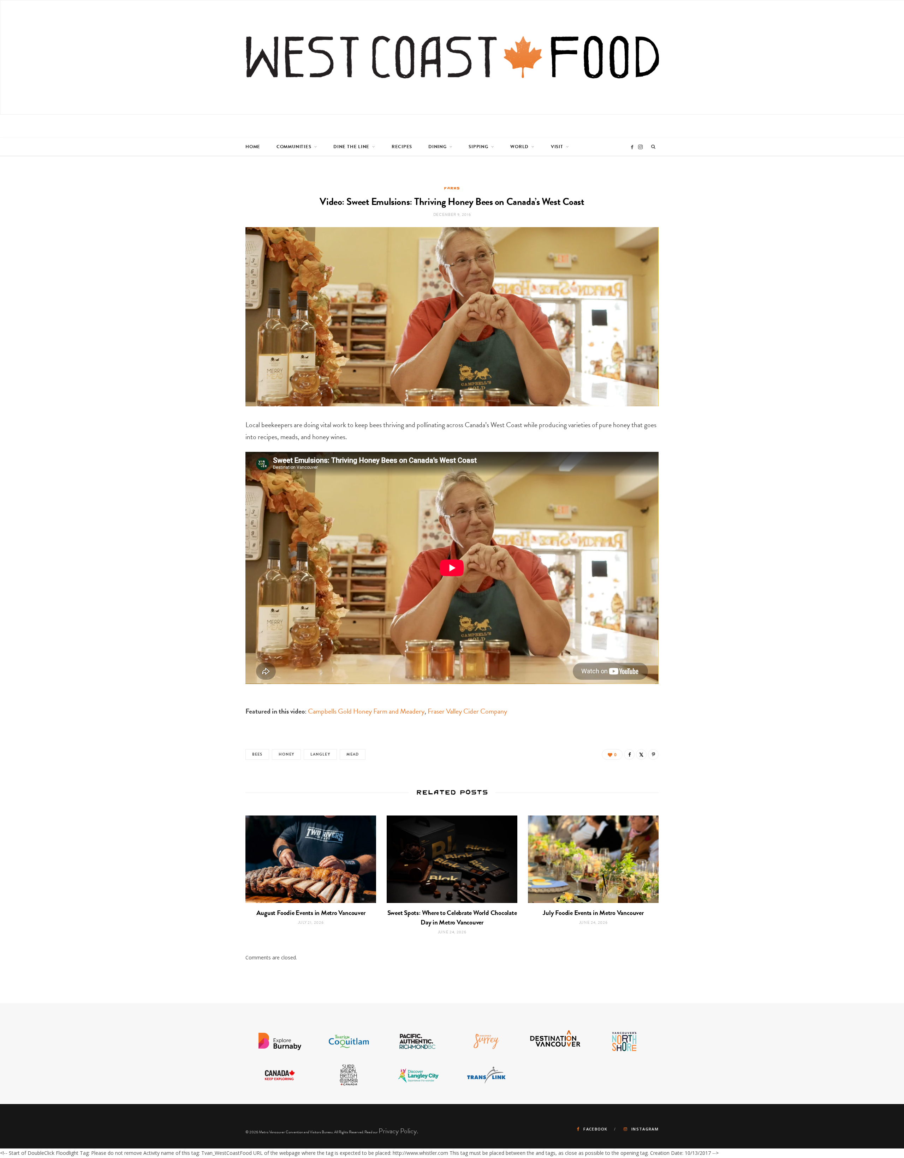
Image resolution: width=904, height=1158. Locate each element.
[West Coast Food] (452, 57)
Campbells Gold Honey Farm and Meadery (366, 711)
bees (257, 754)
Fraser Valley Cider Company (467, 711)
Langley (320, 754)
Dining (437, 146)
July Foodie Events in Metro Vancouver (593, 913)
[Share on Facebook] (629, 754)
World (519, 146)
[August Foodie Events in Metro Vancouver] (310, 859)
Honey (286, 754)
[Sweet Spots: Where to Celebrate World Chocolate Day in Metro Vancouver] (452, 859)
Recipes (402, 146)
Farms (452, 188)
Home (252, 146)
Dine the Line (351, 146)
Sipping (478, 146)
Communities (293, 146)
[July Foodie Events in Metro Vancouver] (593, 859)
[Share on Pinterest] (653, 754)
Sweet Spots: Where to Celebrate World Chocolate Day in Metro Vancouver (452, 917)
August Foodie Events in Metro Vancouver (310, 913)
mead (352, 754)
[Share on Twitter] (641, 754)
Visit (557, 146)
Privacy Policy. (398, 1131)
